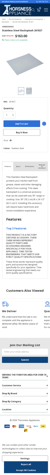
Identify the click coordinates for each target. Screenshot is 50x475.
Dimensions (29, 166)
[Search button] (33, 10)
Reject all (26, 464)
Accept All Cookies (26, 470)
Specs (18, 166)
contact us (13, 40)
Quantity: (8, 108)
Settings (25, 458)
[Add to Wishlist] (44, 124)
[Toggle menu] (46, 10)
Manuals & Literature (42, 166)
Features (8, 166)
